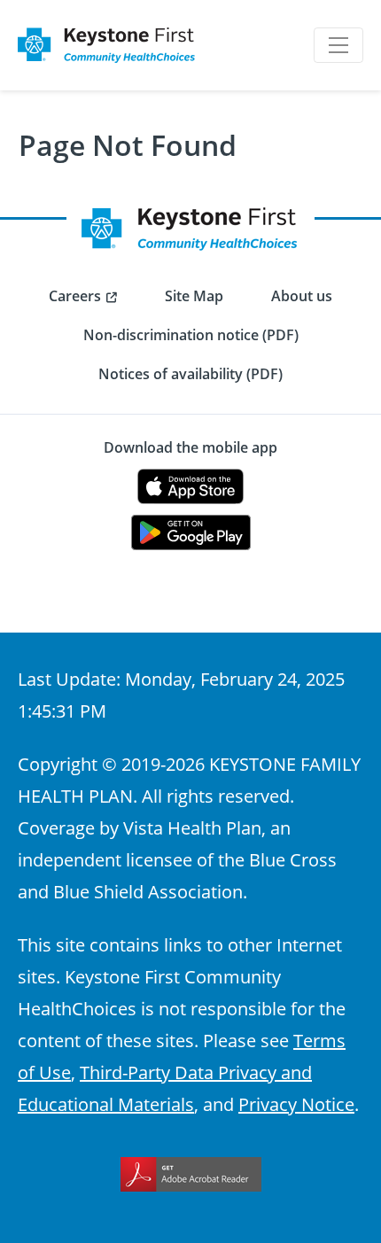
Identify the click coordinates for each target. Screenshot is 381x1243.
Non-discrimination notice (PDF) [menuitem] (191, 335)
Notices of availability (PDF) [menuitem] (190, 374)
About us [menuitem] (301, 296)
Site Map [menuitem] (194, 296)
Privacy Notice (296, 1103)
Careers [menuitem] (75, 296)
